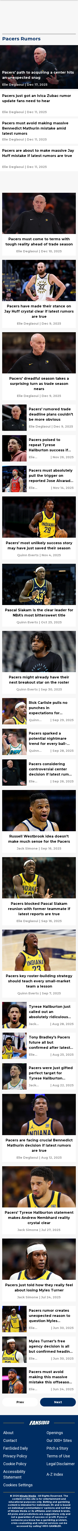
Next (58, 1402)
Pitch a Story (57, 1448)
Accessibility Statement (14, 1474)
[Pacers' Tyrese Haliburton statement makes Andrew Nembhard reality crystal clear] (39, 1200)
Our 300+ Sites (59, 1440)
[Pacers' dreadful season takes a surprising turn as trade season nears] (39, 366)
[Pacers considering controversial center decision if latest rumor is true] (39, 772)
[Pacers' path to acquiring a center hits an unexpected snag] (39, 67)
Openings (55, 1432)
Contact (10, 1440)
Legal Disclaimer (61, 1463)
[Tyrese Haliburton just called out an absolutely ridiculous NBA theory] (39, 1015)
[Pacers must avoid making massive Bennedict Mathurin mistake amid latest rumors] (39, 131)
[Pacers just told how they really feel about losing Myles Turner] (39, 1270)
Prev (20, 1402)
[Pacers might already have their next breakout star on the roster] (39, 662)
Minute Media (28, 1496)
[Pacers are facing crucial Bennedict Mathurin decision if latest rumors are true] (39, 1128)
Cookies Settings (18, 1485)
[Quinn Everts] (28, 555)
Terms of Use (58, 1456)
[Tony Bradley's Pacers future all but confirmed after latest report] (39, 1046)
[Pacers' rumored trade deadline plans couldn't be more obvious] (39, 417)
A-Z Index (55, 1474)
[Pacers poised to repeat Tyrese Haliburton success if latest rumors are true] (39, 448)
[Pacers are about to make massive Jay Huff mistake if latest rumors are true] (39, 158)
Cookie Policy (14, 1463)
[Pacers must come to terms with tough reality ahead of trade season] (39, 224)
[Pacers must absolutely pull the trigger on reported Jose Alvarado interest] (39, 479)
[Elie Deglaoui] (13, 84)
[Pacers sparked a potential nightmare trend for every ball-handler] (39, 742)
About (8, 1432)
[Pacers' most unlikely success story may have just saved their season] (39, 527)
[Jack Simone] (27, 848)
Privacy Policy (15, 1456)
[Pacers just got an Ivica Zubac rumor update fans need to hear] (39, 103)
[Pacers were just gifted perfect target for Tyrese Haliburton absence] (39, 1076)
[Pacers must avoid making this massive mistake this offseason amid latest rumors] (39, 1380)
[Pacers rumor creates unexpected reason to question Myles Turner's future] (39, 1319)
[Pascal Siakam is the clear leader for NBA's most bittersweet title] (39, 595)
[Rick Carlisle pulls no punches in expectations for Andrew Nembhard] (39, 711)
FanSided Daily (15, 1448)
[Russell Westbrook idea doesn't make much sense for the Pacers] (39, 821)
